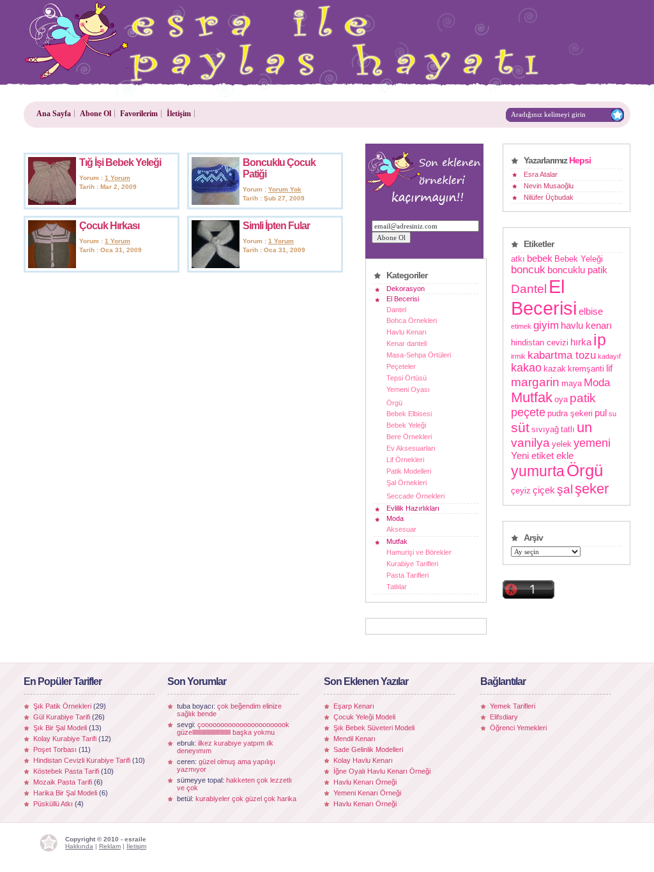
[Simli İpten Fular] (216, 265)
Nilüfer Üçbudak (549, 197)
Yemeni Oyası (408, 389)
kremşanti (586, 368)
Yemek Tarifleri (512, 706)
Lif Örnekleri (405, 459)
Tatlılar (396, 586)
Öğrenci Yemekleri (518, 728)
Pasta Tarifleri (407, 575)
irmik (518, 356)
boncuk (528, 269)
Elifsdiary (504, 717)
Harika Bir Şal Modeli (65, 793)
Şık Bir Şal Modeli (60, 728)
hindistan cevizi (539, 342)
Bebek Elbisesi (409, 413)
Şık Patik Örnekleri (62, 706)
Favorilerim (139, 113)
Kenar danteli (406, 343)
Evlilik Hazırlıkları (412, 508)
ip (599, 340)
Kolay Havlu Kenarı (363, 760)
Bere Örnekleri (409, 436)
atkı (518, 259)
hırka (580, 341)
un (584, 427)
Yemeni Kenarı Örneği (367, 793)
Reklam (110, 846)
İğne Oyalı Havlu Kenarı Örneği (381, 771)
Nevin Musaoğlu (549, 186)
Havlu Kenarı (406, 332)
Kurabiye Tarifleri (412, 564)
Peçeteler (401, 366)
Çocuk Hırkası (109, 225)
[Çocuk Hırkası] (52, 265)
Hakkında (79, 846)
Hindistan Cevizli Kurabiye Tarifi (81, 760)
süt (520, 427)
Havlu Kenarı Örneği (365, 782)
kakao (526, 367)
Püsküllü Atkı (53, 804)
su (612, 413)
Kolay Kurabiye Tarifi (64, 738)
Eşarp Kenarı (353, 706)
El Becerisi (402, 299)
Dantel (396, 309)
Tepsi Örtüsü (406, 378)
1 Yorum (117, 177)
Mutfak (396, 541)
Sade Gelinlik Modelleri (368, 749)
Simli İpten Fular (276, 225)
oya (561, 399)
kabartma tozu (562, 355)
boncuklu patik (577, 269)
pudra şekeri (570, 413)
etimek (521, 326)
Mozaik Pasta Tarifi (62, 782)
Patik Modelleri (408, 471)
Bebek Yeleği (406, 425)
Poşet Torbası (55, 749)
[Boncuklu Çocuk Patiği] (216, 202)
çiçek (544, 490)
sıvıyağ (545, 429)
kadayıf (609, 356)
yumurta (538, 471)
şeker (592, 489)
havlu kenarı (586, 325)
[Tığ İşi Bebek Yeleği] (52, 202)
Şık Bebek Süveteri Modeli (373, 728)
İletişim (179, 113)
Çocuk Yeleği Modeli (364, 717)
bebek (539, 258)
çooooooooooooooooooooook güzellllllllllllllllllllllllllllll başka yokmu (233, 728)
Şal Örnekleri (406, 482)
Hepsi (580, 160)
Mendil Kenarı (354, 738)
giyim (546, 325)
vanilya (530, 442)
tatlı (568, 429)
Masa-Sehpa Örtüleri (418, 355)
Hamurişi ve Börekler (419, 552)
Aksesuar (401, 529)
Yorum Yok (284, 189)
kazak (555, 368)
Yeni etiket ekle (542, 455)
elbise (591, 311)
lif (609, 368)
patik (583, 398)
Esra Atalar (541, 174)
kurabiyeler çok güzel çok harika (245, 798)
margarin (535, 382)
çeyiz (521, 490)
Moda (395, 518)
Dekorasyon (405, 288)
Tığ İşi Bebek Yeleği (120, 162)
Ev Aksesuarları (411, 448)
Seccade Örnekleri (415, 496)
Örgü (394, 403)
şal (565, 489)
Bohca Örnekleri (411, 320)
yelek (562, 444)
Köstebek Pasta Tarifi (66, 771)
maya (571, 383)
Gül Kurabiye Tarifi (61, 717)
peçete (528, 412)
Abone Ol (95, 113)
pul (601, 412)
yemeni (592, 443)
